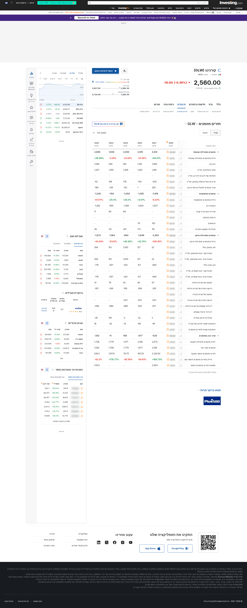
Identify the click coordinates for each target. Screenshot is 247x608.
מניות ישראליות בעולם (162, 12)
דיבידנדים (156, 111)
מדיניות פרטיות (23, 601)
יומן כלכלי (150, 8)
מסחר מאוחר (177, 12)
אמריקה (137, 12)
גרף (211, 104)
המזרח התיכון (119, 12)
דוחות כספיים (144, 111)
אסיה (110, 12)
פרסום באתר (49, 539)
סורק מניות (138, 8)
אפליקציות (82, 534)
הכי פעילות (78, 244)
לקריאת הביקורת (44, 309)
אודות (52, 534)
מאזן (192, 111)
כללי (218, 104)
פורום (157, 104)
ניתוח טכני (168, 104)
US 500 (80, 118)
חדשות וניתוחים (197, 104)
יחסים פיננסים (168, 111)
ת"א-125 (79, 109)
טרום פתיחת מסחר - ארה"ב (194, 12)
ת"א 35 (80, 105)
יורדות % (56, 244)
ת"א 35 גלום (78, 114)
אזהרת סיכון (9, 601)
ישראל (219, 12)
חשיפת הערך (99, 82)
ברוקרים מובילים (74, 292)
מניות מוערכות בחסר (55, 12)
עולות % (67, 244)
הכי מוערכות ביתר (57, 377)
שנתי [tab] (216, 132)
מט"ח (80, 73)
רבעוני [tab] (205, 132)
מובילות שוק (76, 236)
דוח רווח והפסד (202, 111)
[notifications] (11, 2)
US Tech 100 (77, 123)
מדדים (72, 73)
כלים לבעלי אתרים (79, 545)
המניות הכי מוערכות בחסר (69, 369)
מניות (238, 12)
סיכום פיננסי (216, 111)
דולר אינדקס (78, 132)
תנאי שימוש (37, 601)
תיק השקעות (82, 539)
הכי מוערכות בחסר (75, 377)
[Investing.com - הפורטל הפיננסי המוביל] (231, 3)
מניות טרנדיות (75, 323)
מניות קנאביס (147, 12)
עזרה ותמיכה (49, 545)
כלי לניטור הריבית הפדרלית (95, 12)
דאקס (80, 127)
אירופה (128, 12)
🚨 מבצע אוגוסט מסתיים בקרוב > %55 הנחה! (57, 3)
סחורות (63, 73)
